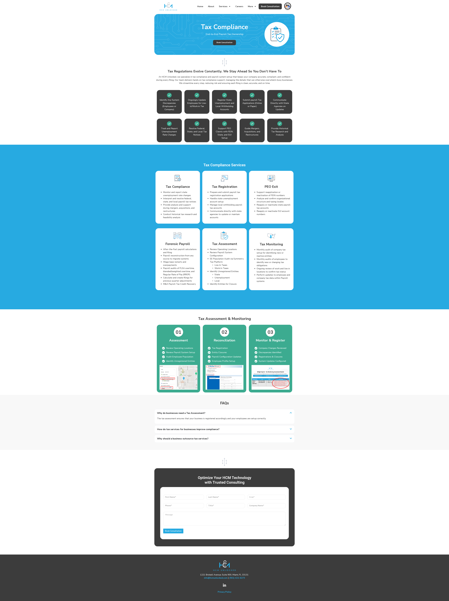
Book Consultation (270, 6)
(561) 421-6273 (237, 577)
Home (200, 6)
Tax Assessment (224, 244)
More (250, 6)
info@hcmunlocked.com (216, 577)
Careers (239, 6)
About (211, 6)
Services (223, 6)
